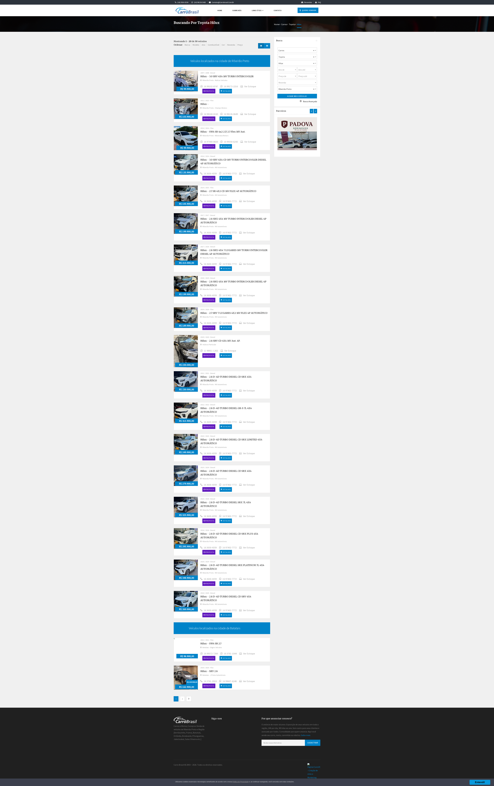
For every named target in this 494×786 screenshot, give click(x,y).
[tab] (297, 40)
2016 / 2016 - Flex (206, 667)
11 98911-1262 (211, 350)
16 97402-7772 (230, 173)
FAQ (319, 2)
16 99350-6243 (231, 141)
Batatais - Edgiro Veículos (212, 647)
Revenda (231, 44)
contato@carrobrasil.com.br (222, 2)
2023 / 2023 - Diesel (207, 436)
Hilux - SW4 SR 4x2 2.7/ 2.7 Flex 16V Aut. (222, 131)
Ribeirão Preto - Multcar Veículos (214, 80)
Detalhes (227, 91)
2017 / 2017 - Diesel (207, 215)
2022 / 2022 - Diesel (207, 404)
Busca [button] (279, 40)
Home (219, 10)
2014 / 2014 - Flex (206, 128)
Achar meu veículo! (297, 96)
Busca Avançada (310, 101)
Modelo (196, 44)
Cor (223, 44)
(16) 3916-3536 (182, 2)
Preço (240, 44)
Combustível (213, 44)
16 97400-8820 (211, 141)
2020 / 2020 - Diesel (207, 337)
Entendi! (480, 782)
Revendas (308, 2)
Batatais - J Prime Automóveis (214, 675)
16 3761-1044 (230, 653)
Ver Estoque (250, 86)
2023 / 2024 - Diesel (207, 467)
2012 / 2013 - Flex (206, 100)
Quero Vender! (308, 10)
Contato (277, 10)
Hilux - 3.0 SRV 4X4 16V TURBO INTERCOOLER (227, 76)
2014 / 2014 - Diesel (207, 156)
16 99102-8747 (211, 86)
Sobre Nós (236, 10)
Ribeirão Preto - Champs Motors (214, 108)
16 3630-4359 (210, 173)
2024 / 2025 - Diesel (207, 593)
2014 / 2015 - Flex (206, 187)
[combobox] (297, 50)
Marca (187, 44)
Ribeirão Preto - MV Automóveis (214, 167)
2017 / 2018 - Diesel (207, 246)
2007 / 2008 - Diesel (207, 73)
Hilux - (204, 104)
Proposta (210, 91)
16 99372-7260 (211, 653)
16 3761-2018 (210, 681)
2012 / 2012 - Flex (206, 640)
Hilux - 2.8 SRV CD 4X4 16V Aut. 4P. (220, 340)
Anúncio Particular (209, 344)
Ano (203, 44)
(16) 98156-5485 (200, 2)
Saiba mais (305, 735)
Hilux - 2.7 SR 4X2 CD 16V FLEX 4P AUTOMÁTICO (228, 191)
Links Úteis (257, 10)
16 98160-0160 (211, 114)
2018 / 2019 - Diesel (207, 278)
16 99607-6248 (230, 681)
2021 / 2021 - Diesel (207, 373)
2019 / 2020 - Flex (206, 309)
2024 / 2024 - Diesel (207, 530)
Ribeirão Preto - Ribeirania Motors (215, 135)
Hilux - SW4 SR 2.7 (210, 643)
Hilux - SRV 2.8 (209, 671)
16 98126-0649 (231, 114)
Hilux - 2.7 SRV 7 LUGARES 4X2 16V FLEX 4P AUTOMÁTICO (233, 312)
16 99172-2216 (231, 86)
